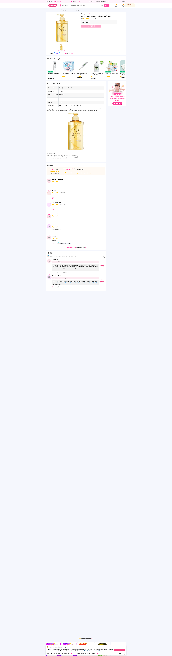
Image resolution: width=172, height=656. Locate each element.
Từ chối (119, 653)
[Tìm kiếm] (106, 5)
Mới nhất (68, 169)
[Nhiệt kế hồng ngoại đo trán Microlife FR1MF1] (54, 66)
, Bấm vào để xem (75, 247)
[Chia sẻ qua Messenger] (57, 53)
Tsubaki (89, 14)
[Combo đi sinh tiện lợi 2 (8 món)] (112, 66)
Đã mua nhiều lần (79, 169)
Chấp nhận (119, 650)
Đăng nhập (124, 1)
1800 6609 (56, 1)
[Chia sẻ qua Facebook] (59, 53)
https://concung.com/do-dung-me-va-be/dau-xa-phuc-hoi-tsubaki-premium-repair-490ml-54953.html (76, 282)
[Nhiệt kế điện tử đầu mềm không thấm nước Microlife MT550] (83, 66)
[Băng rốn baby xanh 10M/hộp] (68, 66)
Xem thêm (76, 157)
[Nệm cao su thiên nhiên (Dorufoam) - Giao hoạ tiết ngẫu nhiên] (122, 71)
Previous (47, 71)
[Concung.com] (52, 5)
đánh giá (89, 18)
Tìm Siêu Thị (76, 1)
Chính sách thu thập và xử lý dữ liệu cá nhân (91, 650)
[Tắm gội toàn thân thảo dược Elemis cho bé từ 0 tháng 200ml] (97, 66)
